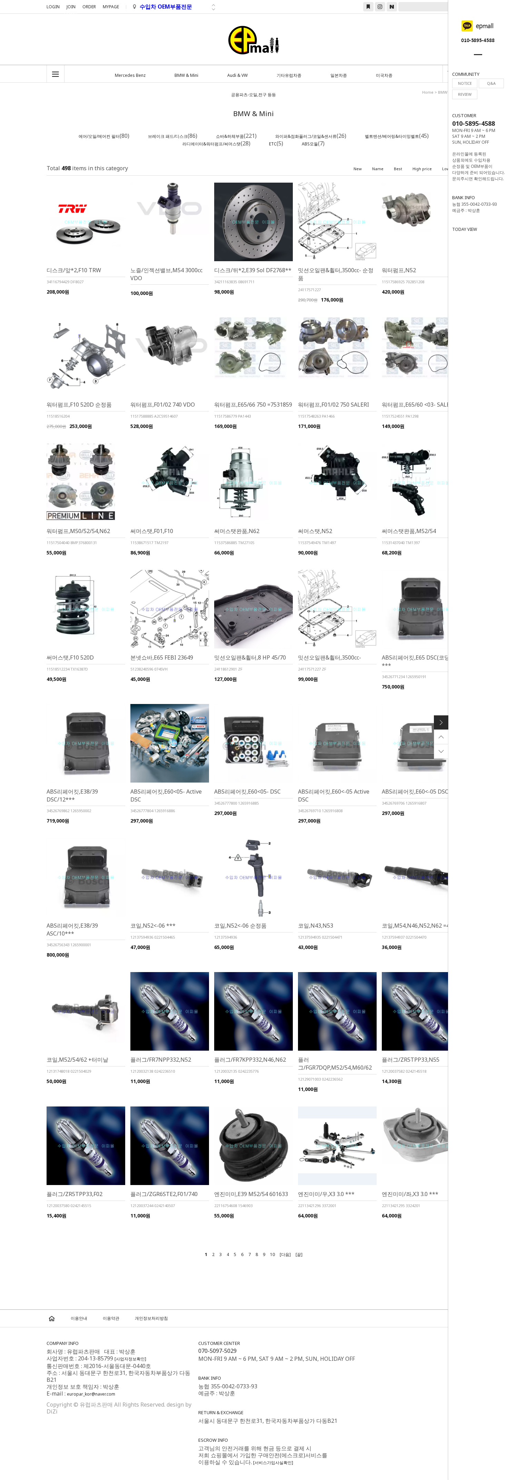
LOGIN (53, 7)
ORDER (89, 7)
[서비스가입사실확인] (273, 1463)
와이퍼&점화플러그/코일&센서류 (306, 136)
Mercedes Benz (130, 75)
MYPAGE (111, 7)
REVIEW (464, 94)
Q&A (491, 83)
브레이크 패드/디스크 (168, 136)
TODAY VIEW (464, 229)
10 (272, 1254)
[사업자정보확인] (130, 1359)
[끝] (299, 1254)
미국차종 (384, 75)
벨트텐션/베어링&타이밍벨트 (392, 136)
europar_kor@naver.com (91, 1394)
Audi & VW (237, 75)
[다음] (285, 1254)
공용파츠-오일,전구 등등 (253, 95)
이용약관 (111, 1318)
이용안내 (79, 1318)
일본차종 (338, 75)
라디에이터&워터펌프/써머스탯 (211, 144)
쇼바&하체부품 (230, 136)
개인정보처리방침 (151, 1318)
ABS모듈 (310, 144)
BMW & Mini (186, 75)
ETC (273, 144)
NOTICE (465, 83)
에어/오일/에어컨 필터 (99, 136)
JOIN (71, 7)
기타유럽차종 (289, 75)
